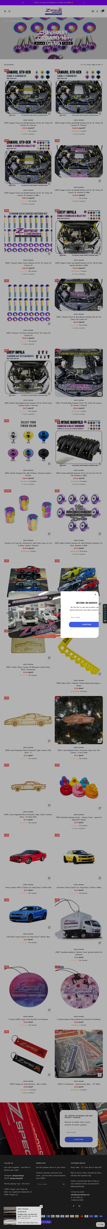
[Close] (95, 594)
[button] (105, 613)
